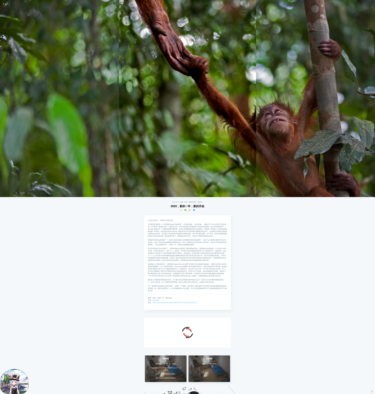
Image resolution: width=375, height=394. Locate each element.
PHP (185, 202)
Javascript (192, 202)
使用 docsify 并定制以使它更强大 (166, 378)
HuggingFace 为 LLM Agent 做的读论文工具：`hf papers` (166, 369)
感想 (182, 202)
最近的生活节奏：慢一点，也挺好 (165, 364)
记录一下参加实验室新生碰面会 (165, 374)
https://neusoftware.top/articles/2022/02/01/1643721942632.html (175, 302)
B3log (200, 202)
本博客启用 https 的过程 (209, 364)
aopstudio (156, 300)
